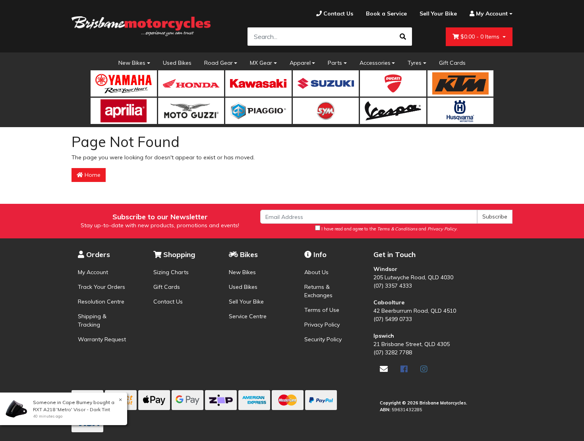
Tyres (415, 62)
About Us (316, 272)
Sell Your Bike (246, 301)
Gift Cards (452, 62)
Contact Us (168, 301)
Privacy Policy (322, 324)
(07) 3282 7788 (392, 352)
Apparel (300, 62)
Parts (335, 62)
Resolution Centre (101, 301)
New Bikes (131, 62)
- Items (480, 36)
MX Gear (261, 62)
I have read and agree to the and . (389, 229)
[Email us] (384, 369)
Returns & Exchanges (318, 291)
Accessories (375, 62)
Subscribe (494, 216)
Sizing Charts (171, 272)
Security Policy (323, 339)
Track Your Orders (101, 286)
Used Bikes (177, 62)
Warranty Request (102, 339)
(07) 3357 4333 (392, 285)
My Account (93, 272)
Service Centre (248, 316)
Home (92, 174)
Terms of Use (321, 309)
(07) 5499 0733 (392, 319)
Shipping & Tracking (92, 320)
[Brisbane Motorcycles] (141, 26)
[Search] (403, 36)
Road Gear (218, 62)
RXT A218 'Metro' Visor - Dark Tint (71, 409)
